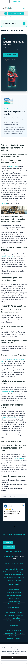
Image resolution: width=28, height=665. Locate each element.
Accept (14, 658)
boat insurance (13, 166)
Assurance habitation (14, 592)
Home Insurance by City (14, 618)
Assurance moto (14, 598)
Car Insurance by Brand (14, 580)
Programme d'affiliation (14, 639)
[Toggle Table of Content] (24, 23)
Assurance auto (14, 590)
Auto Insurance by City (14, 621)
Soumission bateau (10, 54)
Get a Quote (8, 542)
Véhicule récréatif (14, 604)
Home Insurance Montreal (14, 612)
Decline (14, 662)
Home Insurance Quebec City (14, 615)
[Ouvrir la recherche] (5, 13)
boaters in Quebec (19, 458)
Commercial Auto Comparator (14, 569)
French (15, 551)
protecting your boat (7, 256)
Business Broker (14, 636)
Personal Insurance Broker (14, 630)
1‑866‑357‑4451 (9, 547)
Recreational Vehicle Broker (14, 633)
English (20, 551)
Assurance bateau (14, 601)
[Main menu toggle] (24, 8)
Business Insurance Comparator (14, 577)
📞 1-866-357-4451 (10, 60)
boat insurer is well (7, 392)
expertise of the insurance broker (11, 418)
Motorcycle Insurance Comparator (14, 572)
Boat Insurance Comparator (14, 574)
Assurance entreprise (14, 595)
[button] (16, 1)
